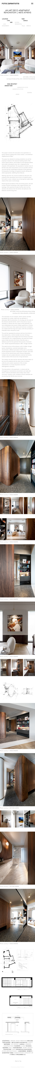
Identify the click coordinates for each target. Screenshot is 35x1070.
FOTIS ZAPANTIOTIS (11, 3)
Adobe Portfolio (20, 1067)
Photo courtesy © (5, 75)
